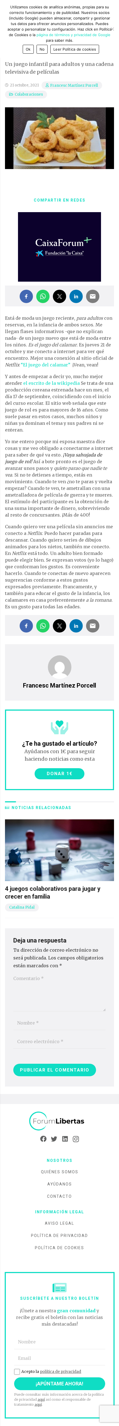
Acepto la (51, 1371)
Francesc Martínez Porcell (74, 85)
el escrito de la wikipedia (51, 383)
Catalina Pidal (22, 907)
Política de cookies (59, 1248)
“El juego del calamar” (45, 365)
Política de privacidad (59, 1235)
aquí (41, 1399)
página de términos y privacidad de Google (73, 35)
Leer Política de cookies (74, 49)
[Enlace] (59, 1121)
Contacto (59, 1196)
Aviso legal (59, 1223)
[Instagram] (76, 1139)
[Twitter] (54, 1139)
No (42, 49)
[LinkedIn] (65, 1139)
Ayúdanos (59, 1184)
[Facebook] (43, 1139)
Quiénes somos (59, 1172)
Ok (28, 49)
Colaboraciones (29, 94)
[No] (112, 29)
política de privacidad (60, 1371)
